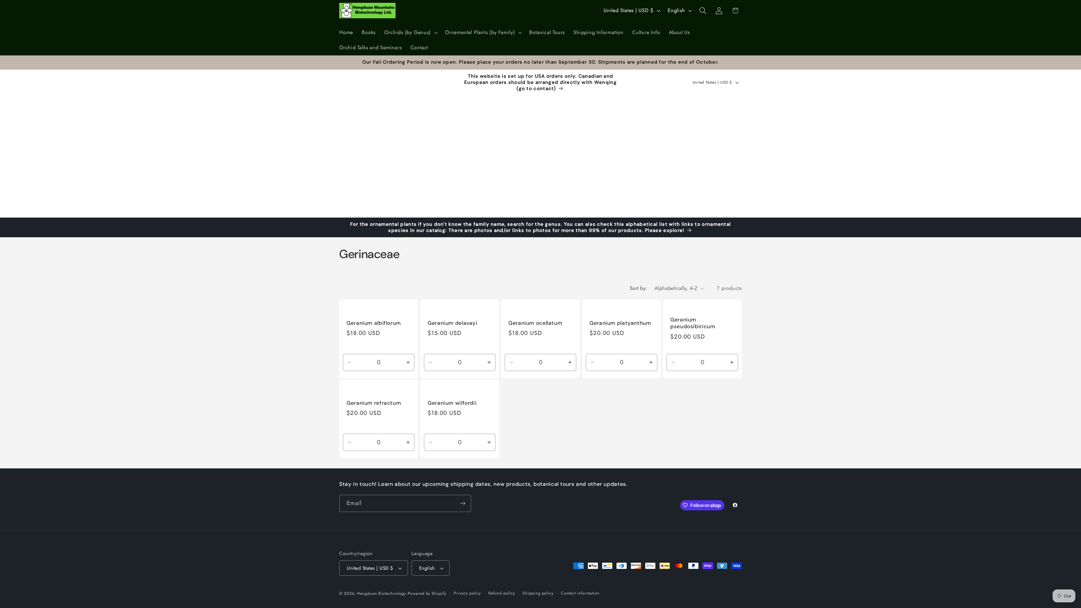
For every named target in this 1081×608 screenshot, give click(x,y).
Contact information (580, 593)
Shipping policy (537, 593)
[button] (410, 32)
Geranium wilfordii (452, 403)
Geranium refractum (374, 403)
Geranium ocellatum (535, 323)
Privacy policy (467, 593)
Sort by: (638, 288)
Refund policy (501, 593)
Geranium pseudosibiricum (692, 323)
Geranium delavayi (453, 323)
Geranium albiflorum (374, 323)
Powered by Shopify (427, 593)
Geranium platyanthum (620, 323)
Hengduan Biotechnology (381, 593)
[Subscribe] (463, 503)
